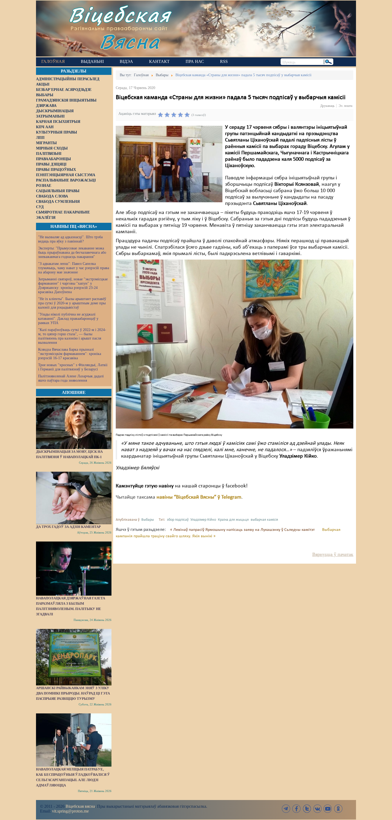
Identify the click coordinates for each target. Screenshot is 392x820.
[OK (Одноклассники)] (338, 808)
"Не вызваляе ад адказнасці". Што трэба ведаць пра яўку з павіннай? (70, 239)
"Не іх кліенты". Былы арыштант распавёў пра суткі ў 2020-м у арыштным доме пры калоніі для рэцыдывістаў (72, 303)
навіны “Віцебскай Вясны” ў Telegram (199, 497)
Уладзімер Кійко (203, 520)
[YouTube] (327, 808)
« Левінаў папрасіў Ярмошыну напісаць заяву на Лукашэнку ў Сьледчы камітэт (243, 530)
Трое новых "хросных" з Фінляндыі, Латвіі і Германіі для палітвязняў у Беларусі (72, 367)
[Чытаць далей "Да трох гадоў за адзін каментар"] (73, 498)
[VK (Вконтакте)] (317, 808)
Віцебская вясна (80, 806)
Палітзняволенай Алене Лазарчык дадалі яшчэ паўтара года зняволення (71, 378)
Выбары (147, 520)
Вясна (129, 41)
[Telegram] (286, 808)
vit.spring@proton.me (70, 811)
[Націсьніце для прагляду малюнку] (169, 164)
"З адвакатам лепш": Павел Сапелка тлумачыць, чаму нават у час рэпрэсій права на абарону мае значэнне (73, 268)
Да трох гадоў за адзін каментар (68, 527)
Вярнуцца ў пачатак (332, 554)
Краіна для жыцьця (233, 520)
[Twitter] (306, 808)
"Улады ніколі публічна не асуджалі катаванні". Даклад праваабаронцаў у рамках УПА (68, 318)
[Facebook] (296, 808)
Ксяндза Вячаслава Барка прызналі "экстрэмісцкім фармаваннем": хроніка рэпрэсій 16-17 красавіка (69, 354)
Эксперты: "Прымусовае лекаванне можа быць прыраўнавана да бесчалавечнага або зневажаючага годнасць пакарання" (72, 252)
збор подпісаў (178, 520)
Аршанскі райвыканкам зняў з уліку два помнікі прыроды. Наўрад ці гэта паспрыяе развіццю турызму (73, 693)
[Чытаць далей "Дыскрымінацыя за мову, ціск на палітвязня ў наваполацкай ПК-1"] (73, 423)
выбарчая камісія (264, 520)
